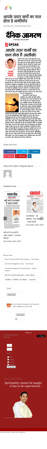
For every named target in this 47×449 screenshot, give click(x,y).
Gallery (12, 201)
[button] (5, 218)
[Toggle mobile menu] (43, 6)
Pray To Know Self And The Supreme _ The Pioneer (11, 217)
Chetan (13, 432)
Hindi (16, 26)
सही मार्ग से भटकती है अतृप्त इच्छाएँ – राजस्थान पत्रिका (19, 275)
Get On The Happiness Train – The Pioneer (33, 217)
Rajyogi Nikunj (26, 166)
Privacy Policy (23, 429)
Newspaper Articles (25, 26)
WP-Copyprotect (20, 432)
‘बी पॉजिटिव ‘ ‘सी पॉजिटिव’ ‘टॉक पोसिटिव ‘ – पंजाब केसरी (20, 280)
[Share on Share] (29, 156)
